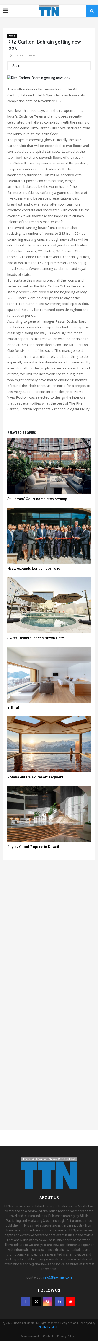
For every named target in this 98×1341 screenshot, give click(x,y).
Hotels (12, 35)
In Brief (13, 707)
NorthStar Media (49, 1327)
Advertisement (29, 1336)
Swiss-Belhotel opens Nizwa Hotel (36, 638)
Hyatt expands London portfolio (33, 568)
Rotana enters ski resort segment (35, 777)
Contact (48, 1336)
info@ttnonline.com (57, 1277)
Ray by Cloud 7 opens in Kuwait (33, 847)
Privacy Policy (66, 1336)
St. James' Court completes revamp (37, 499)
